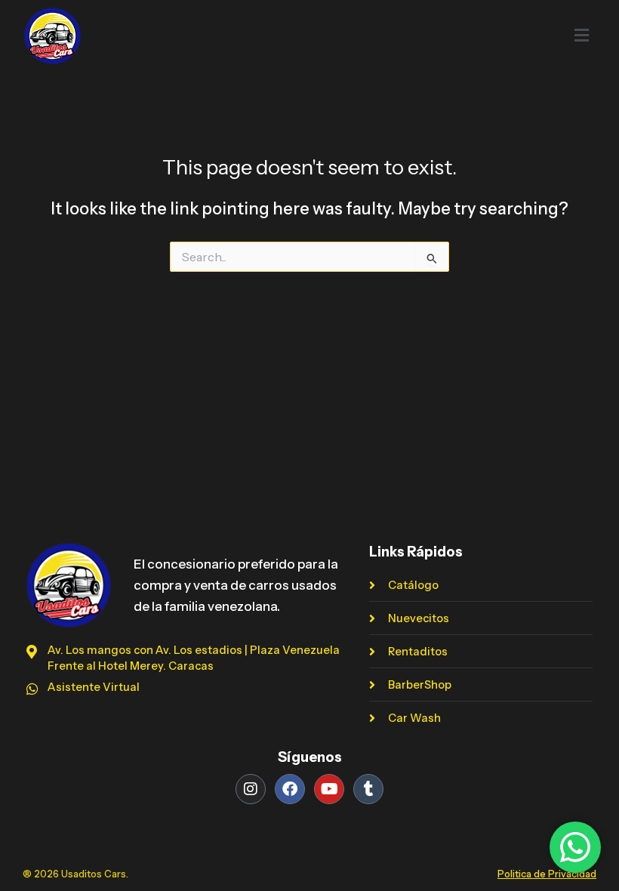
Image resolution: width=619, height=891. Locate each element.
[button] (373, 35)
